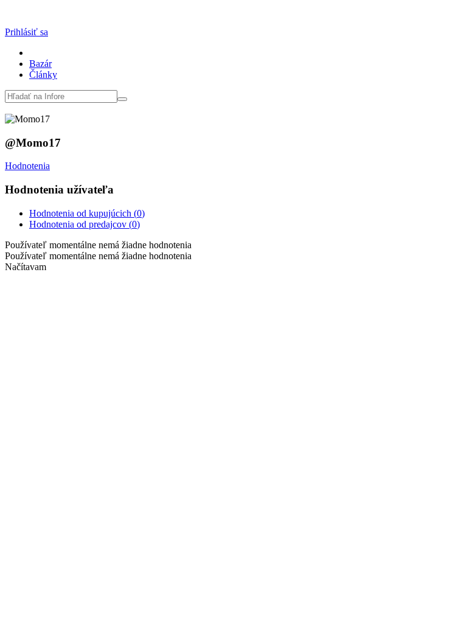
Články (43, 74)
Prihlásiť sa (26, 32)
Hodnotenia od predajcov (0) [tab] (84, 224)
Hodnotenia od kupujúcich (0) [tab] (87, 213)
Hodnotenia (27, 166)
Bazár (40, 63)
